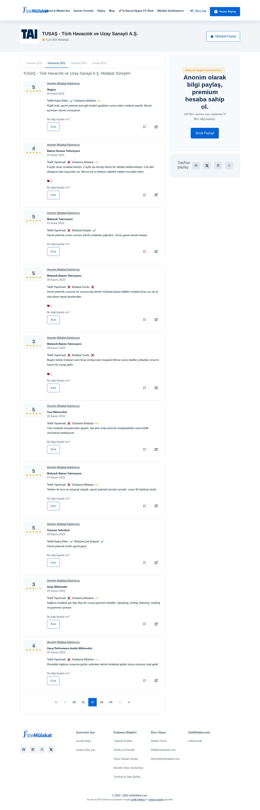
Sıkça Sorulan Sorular (126, 758)
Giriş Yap (200, 11)
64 (110, 702)
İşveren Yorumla (83, 10)
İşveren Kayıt (83, 741)
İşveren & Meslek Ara (57, 10)
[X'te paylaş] (207, 165)
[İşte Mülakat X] (51, 749)
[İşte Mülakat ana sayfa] (35, 10)
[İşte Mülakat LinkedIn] (32, 749)
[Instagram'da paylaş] (229, 165)
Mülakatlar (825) (56, 63)
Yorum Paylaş (227, 11)
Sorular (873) (99, 63)
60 (74, 702)
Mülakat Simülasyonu (170, 10)
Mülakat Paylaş (225, 36)
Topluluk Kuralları (123, 741)
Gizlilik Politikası (138, 799)
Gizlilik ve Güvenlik (124, 749)
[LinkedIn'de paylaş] (218, 165)
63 (101, 702)
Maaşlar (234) (78, 63)
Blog (112, 10)
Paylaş (101, 10)
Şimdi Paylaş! (204, 133)
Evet (53, 126)
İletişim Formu (159, 741)
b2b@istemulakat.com (163, 749)
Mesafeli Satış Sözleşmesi (128, 767)
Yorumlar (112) (34, 63)
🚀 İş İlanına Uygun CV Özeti (136, 10)
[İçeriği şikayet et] (145, 127)
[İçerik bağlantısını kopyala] (156, 127)
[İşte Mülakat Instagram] (41, 749)
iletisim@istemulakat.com (165, 758)
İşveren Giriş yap (85, 749)
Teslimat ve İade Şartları (127, 776)
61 (83, 702)
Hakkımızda (195, 741)
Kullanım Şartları (156, 799)
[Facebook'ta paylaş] (196, 165)
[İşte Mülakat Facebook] (23, 749)
